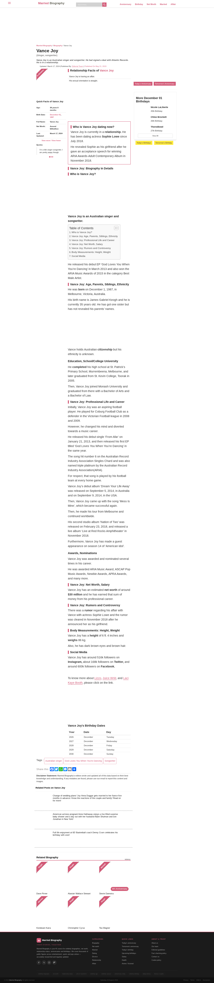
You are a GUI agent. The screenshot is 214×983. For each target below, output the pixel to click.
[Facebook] (39, 962)
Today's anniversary (129, 943)
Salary (124, 957)
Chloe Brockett (159, 117)
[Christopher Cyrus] (82, 911)
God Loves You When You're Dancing (83, 761)
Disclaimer (206, 980)
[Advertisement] (107, 25)
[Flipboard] (54, 962)
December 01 (55, 115)
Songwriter (110, 761)
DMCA (198, 980)
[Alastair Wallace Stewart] (82, 876)
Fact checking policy (159, 953)
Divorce (95, 957)
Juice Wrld (109, 678)
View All (155, 136)
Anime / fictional (128, 964)
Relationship (96, 960)
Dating (94, 953)
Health (124, 960)
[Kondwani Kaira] (51, 911)
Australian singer (53, 761)
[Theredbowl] (142, 129)
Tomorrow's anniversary (130, 946)
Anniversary (125, 4)
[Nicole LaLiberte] (142, 109)
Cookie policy (156, 960)
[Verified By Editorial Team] (61, 50)
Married (51, 3)
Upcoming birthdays (129, 953)
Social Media (78, 256)
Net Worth (151, 4)
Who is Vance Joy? (82, 232)
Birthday (139, 4)
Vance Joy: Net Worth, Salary (87, 244)
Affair (173, 4)
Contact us (155, 957)
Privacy (185, 980)
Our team (155, 946)
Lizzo (97, 678)
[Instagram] (49, 962)
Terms (192, 980)
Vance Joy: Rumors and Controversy (91, 248)
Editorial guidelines (158, 950)
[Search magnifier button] (104, 4)
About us (155, 943)
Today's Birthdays (144, 143)
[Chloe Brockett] (142, 119)
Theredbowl (157, 127)
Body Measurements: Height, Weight (91, 252)
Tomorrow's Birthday (163, 143)
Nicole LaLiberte (159, 107)
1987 (52, 117)
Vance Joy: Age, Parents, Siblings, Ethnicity (95, 236)
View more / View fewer (51, 140)
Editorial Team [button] (77, 66)
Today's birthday (128, 950)
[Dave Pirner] (51, 876)
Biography (58, 46)
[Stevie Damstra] (114, 876)
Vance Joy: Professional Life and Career (93, 240)
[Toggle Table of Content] (115, 228)
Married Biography (44, 46)
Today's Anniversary (143, 84)
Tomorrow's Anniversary (164, 84)
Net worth (95, 946)
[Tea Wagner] (114, 911)
